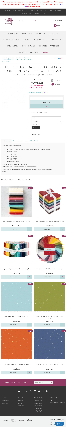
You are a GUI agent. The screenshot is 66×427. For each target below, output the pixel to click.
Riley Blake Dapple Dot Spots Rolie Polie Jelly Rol (16, 269)
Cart (59, 25)
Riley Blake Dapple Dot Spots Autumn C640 (16, 364)
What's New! (13, 34)
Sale (46, 52)
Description (6, 141)
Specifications (17, 141)
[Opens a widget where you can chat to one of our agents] (59, 424)
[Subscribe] (51, 382)
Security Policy (38, 408)
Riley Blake (19, 58)
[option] (14, 91)
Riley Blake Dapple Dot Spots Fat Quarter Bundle (50, 221)
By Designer (40, 34)
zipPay (43, 13)
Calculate (36, 128)
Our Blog (20, 403)
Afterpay (36, 13)
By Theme (53, 34)
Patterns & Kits (40, 40)
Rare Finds (54, 46)
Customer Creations (55, 10)
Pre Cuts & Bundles (11, 40)
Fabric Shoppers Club (32, 10)
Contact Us (24, 13)
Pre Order (43, 46)
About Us (20, 10)
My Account (58, 20)
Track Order (5, 403)
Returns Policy (38, 405)
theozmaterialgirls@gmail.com (57, 402)
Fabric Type (26, 34)
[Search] (35, 21)
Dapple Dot (27, 58)
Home (3, 58)
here (51, 2)
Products (7, 10)
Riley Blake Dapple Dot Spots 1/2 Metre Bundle (16, 221)
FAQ (30, 13)
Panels (26, 40)
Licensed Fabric (28, 46)
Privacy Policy (38, 403)
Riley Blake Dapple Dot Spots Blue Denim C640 (49, 364)
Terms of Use (38, 400)
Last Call (22, 52)
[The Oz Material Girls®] (9, 20)
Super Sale (34, 52)
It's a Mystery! (13, 46)
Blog (14, 10)
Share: (56, 58)
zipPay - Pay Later (39, 411)
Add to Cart (13, 229)
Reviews (28, 141)
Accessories (56, 40)
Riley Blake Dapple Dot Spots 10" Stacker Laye (50, 269)
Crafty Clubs (43, 10)
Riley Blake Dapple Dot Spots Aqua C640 (16, 316)
